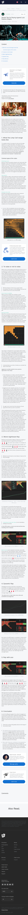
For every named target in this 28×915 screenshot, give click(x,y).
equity (10, 731)
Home (8, 8)
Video (15, 847)
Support (3, 873)
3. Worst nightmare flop (7, 54)
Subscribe (14, 83)
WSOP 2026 (4, 867)
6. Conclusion (5, 61)
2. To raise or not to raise (7, 52)
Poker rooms (17, 857)
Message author (14, 764)
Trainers (3, 871)
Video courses (5, 869)
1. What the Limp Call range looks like (10, 47)
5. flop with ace (5, 58)
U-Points (4, 859)
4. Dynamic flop (5, 56)
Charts (15, 851)
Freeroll (16, 859)
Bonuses (4, 857)
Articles (18, 8)
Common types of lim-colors (9, 49)
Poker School (17, 849)
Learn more (14, 258)
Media (13, 8)
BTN (9, 316)
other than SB (13, 123)
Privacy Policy (5, 910)
